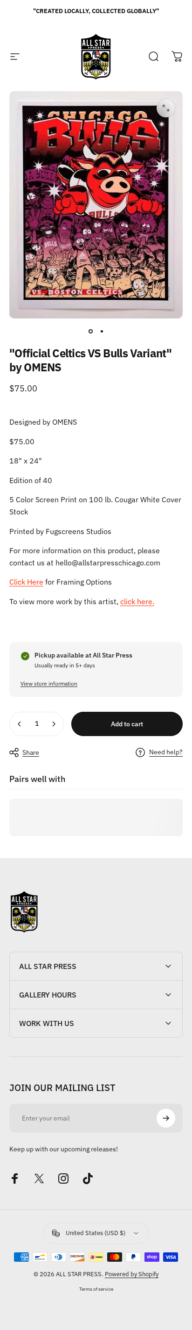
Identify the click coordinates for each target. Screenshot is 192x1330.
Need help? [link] (166, 752)
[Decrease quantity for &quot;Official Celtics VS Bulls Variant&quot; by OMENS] (19, 724)
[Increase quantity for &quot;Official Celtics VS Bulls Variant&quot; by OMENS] (53, 724)
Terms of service (96, 1289)
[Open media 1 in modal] (166, 108)
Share (30, 752)
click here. (137, 601)
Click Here (26, 581)
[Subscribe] (166, 1118)
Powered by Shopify (131, 1274)
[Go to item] (90, 331)
